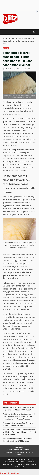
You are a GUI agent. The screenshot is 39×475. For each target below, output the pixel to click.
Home (5, 38)
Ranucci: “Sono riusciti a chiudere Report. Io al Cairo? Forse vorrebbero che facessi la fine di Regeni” (19, 432)
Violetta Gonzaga (10, 69)
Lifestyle (5, 48)
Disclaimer (29, 452)
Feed (19, 455)
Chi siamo (19, 447)
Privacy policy (19, 452)
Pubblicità (8, 452)
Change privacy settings (9, 473)
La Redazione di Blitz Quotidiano (19, 450)
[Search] (34, 32)
